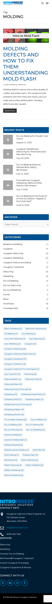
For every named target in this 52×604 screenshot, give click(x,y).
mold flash (39, 450)
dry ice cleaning (34, 425)
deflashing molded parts (33, 394)
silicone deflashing (13, 475)
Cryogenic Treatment (13, 267)
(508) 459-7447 (14, 534)
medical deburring (13, 445)
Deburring (8, 272)
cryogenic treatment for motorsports (21, 369)
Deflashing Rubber (14, 409)
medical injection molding (16, 450)
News (5, 299)
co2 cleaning (28, 334)
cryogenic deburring (13, 253)
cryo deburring (37, 339)
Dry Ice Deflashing (12, 290)
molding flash (30, 455)
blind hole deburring (36, 329)
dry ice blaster (38, 420)
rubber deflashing (14, 470)
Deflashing (22, 84)
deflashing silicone (14, 414)
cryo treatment (12, 374)
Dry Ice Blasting (10, 281)
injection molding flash (15, 440)
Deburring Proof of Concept (17, 389)
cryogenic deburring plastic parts (20, 354)
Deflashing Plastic (34, 399)
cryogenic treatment (15, 364)
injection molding (13, 435)
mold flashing (11, 455)
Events (6, 294)
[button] (47, 3)
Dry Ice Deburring (12, 285)
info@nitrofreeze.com (17, 527)
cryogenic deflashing (10, 84)
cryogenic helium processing (17, 262)
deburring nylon (12, 379)
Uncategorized (10, 308)
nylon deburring (29, 460)
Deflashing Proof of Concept (17, 404)
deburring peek (33, 379)
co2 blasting (11, 334)
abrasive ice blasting (12, 244)
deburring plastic (13, 384)
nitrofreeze (8, 304)
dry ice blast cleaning (15, 420)
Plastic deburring (12, 465)
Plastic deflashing (34, 465)
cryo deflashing (12, 344)
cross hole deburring (14, 339)
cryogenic (8, 249)
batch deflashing (13, 329)
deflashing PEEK (12, 399)
